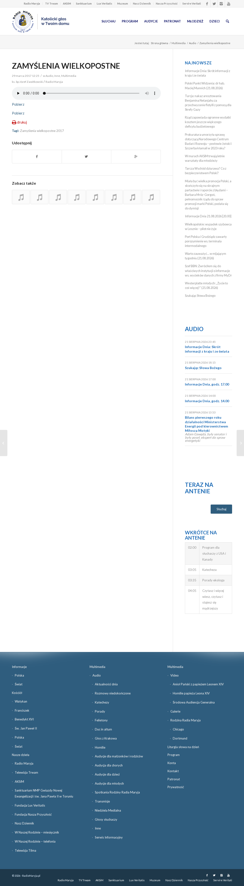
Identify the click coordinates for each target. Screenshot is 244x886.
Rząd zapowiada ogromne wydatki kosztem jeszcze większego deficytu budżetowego (208, 121)
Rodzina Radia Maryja (185, 720)
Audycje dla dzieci (107, 774)
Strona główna (159, 43)
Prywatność (176, 787)
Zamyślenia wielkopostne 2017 (42, 131)
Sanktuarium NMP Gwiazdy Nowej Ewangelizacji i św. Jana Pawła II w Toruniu (44, 793)
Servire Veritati (192, 3)
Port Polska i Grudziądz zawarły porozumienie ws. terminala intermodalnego (206, 241)
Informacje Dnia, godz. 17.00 (207, 384)
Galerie (175, 711)
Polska (19, 675)
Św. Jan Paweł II (26, 728)
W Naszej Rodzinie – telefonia (35, 841)
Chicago (178, 729)
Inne (57, 76)
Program (174, 755)
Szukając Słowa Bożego (200, 295)
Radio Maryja (32, 3)
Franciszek (22, 710)
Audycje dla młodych (109, 783)
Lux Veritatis (104, 3)
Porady (100, 711)
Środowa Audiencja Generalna (194, 702)
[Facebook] (206, 3)
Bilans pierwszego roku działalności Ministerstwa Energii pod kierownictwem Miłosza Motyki (206, 424)
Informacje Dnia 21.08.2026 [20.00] (208, 216)
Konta (172, 763)
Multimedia (179, 43)
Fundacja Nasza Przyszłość (33, 814)
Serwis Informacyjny (109, 837)
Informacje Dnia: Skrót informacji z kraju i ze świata (207, 349)
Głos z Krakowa (106, 738)
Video (174, 675)
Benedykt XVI (24, 719)
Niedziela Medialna (108, 810)
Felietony (101, 720)
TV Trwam (51, 3)
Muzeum (122, 3)
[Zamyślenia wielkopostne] (21, 197)
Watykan (21, 701)
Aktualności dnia (106, 684)
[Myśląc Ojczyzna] (3, 443)
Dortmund (180, 738)
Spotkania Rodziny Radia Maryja (117, 792)
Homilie (100, 747)
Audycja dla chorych (109, 765)
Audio (192, 43)
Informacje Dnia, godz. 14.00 (207, 401)
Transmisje (102, 801)
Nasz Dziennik (142, 3)
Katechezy (102, 702)
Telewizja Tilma (25, 850)
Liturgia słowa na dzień (183, 747)
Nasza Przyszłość (167, 3)
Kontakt (173, 771)
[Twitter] (214, 3)
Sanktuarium (84, 3)
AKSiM (67, 3)
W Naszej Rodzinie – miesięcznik (37, 832)
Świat (18, 684)
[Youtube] (228, 3)
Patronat (174, 779)
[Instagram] (221, 3)
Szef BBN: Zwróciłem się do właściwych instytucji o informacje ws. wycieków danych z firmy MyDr (208, 270)
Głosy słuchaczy (106, 819)
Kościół (17, 693)
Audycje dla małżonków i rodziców (119, 756)
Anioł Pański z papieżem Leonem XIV (198, 684)
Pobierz (18, 104)
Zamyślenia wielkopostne (66, 65)
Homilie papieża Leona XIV (191, 693)
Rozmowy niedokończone (113, 693)
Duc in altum (103, 729)
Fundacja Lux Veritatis (30, 805)
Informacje (19, 667)
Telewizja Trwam (26, 772)
